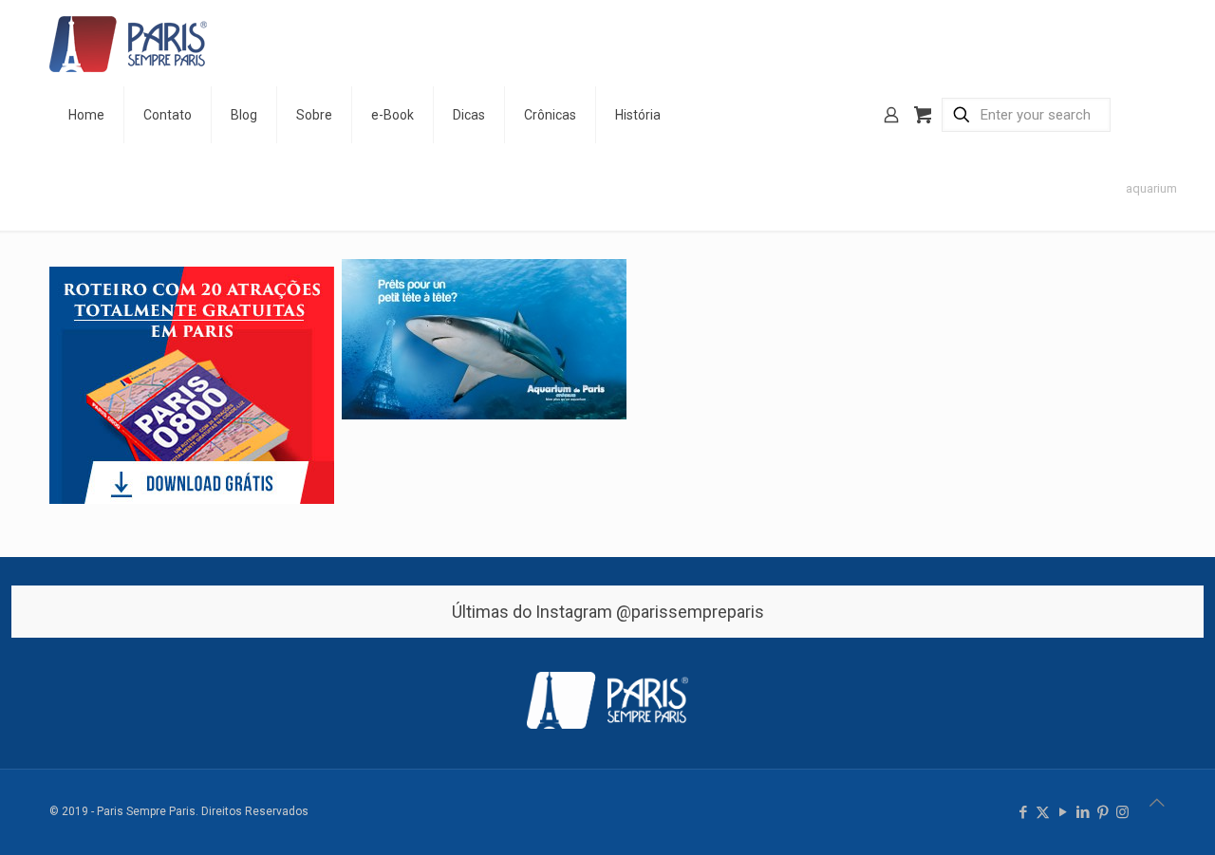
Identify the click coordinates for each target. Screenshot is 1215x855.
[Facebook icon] (1023, 812)
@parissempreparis (690, 612)
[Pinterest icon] (1102, 812)
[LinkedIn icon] (1082, 812)
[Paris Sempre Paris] (128, 43)
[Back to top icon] (1157, 803)
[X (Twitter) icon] (1043, 812)
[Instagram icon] (1122, 812)
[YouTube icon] (1063, 812)
